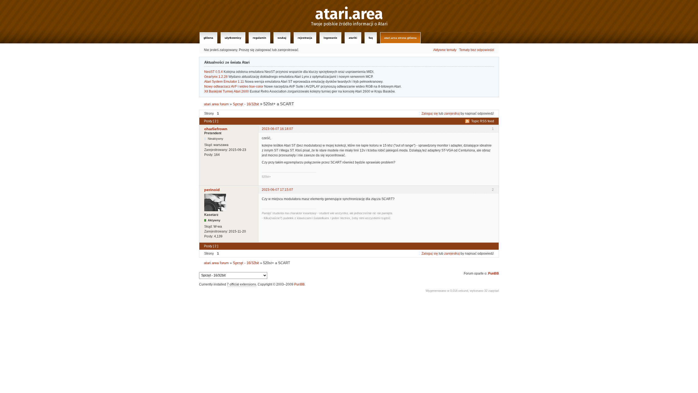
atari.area (349, 14)
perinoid (212, 189)
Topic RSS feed (482, 121)
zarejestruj (452, 113)
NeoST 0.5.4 (213, 72)
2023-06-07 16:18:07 (277, 129)
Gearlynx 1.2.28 (216, 77)
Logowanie (330, 37)
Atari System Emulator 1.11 (224, 82)
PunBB (493, 273)
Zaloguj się (430, 113)
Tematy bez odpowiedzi (476, 50)
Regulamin (259, 37)
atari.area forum (216, 104)
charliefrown (215, 129)
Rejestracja (305, 37)
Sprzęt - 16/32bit (246, 104)
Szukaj (282, 37)
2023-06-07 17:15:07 (277, 190)
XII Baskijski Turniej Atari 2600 (226, 91)
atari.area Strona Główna (400, 37)
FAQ (371, 37)
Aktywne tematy (444, 50)
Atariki (353, 37)
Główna (208, 37)
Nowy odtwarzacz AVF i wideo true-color (233, 86)
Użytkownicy (233, 37)
